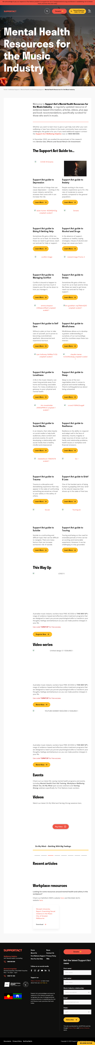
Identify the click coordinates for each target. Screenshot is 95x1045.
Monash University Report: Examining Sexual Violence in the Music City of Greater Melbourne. (45, 913)
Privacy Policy (72, 1028)
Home (5, 89)
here (62, 898)
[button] (61, 827)
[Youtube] (42, 970)
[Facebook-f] (31, 970)
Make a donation (36, 981)
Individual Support (14, 89)
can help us (43, 983)
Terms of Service (84, 1028)
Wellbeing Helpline (86, 1043)
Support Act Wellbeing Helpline (49, 134)
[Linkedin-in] (45, 970)
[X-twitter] (49, 970)
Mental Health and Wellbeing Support (32, 89)
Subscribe (70, 1020)
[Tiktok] (38, 970)
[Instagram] (35, 970)
